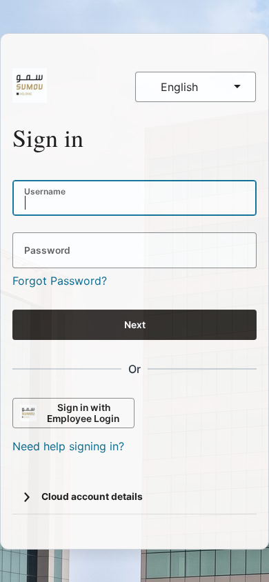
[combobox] (195, 86)
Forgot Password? (59, 281)
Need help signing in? (68, 446)
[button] (26, 497)
